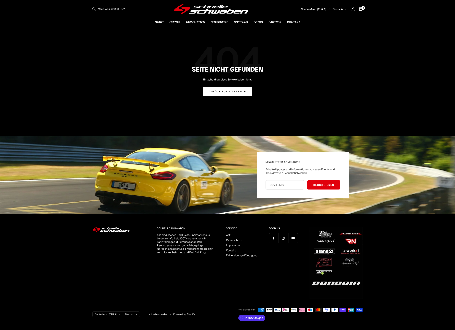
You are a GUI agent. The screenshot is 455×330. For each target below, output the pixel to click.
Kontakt (231, 250)
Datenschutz (234, 240)
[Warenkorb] (361, 9)
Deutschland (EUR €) (313, 9)
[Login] (353, 8)
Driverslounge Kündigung (242, 255)
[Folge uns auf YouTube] (293, 238)
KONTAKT (293, 22)
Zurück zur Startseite (227, 91)
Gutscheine (219, 22)
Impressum (233, 245)
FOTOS (258, 22)
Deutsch (338, 9)
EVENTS (174, 22)
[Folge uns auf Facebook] (274, 238)
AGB (229, 235)
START (159, 22)
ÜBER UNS (241, 22)
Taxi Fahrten (195, 22)
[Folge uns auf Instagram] (283, 238)
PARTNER (275, 22)
